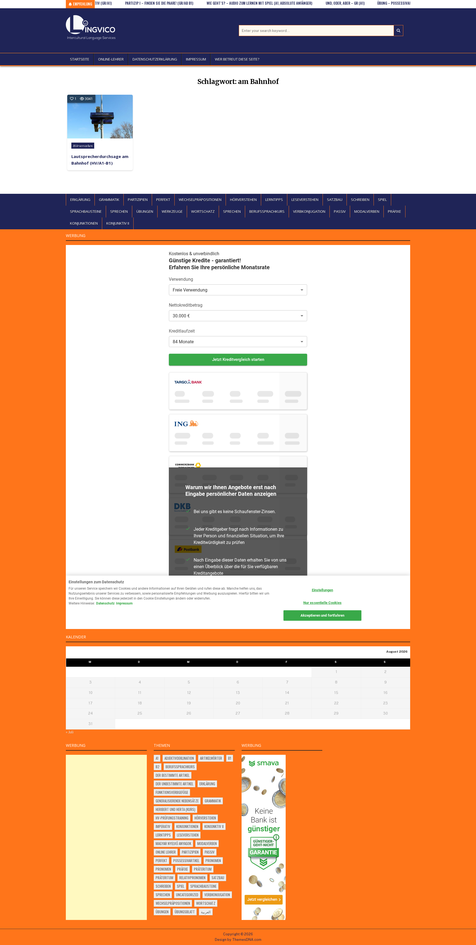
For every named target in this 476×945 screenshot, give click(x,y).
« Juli (70, 732)
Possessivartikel (186, 860)
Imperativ (163, 826)
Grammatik (109, 199)
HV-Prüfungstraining (172, 818)
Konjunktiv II (117, 223)
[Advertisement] (106, 837)
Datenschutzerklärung (154, 59)
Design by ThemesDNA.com (238, 940)
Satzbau (334, 199)
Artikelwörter (211, 758)
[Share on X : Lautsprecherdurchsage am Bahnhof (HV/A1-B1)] (84, 134)
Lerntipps (274, 199)
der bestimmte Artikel (173, 775)
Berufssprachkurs (267, 211)
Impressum (196, 59)
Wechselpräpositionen (200, 199)
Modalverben (366, 211)
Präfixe (394, 211)
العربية (206, 911)
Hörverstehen (83, 145)
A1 (157, 758)
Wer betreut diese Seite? (237, 59)
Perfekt (163, 199)
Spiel (382, 199)
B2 (157, 766)
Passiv (340, 211)
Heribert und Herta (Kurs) (175, 809)
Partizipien (138, 199)
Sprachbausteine (86, 211)
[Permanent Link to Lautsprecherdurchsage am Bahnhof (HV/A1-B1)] (100, 116)
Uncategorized (187, 894)
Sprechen (119, 211)
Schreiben (360, 199)
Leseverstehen (304, 199)
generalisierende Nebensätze (177, 801)
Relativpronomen (192, 877)
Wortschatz (203, 211)
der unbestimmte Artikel (174, 783)
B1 (229, 758)
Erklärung (80, 199)
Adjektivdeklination (179, 758)
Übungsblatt (185, 911)
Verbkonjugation (309, 211)
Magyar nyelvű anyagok (173, 843)
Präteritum (203, 869)
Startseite (79, 59)
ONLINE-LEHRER (111, 59)
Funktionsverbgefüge (172, 792)
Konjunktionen (84, 223)
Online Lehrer (166, 852)
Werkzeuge (172, 211)
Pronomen (213, 860)
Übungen (144, 211)
